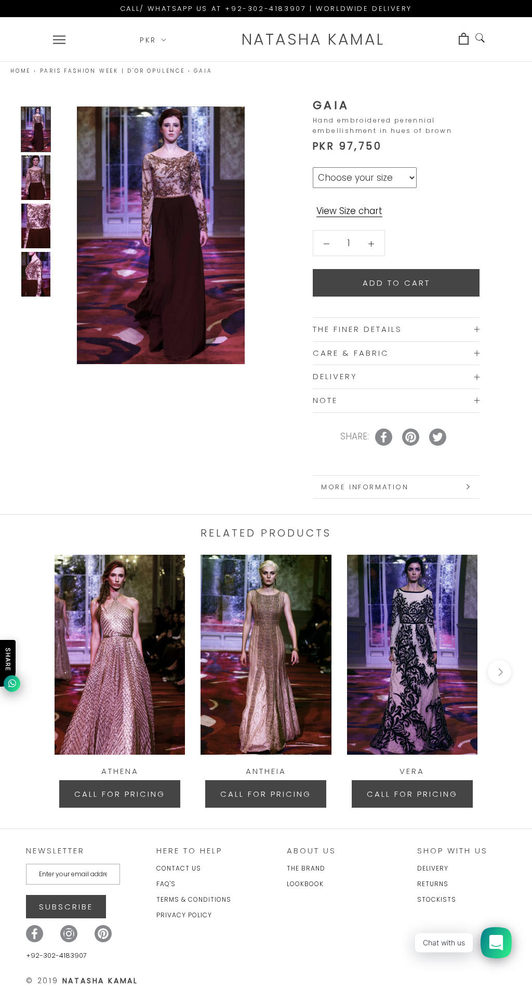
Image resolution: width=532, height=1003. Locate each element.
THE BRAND (306, 868)
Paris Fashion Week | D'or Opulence (112, 71)
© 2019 (82, 980)
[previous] (32, 672)
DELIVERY (335, 376)
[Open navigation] (59, 39)
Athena (120, 771)
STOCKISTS (436, 899)
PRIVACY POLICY (184, 915)
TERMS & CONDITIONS (193, 899)
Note (325, 400)
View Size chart (349, 211)
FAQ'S (166, 883)
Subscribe (66, 906)
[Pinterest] (103, 933)
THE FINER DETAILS (357, 329)
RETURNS (432, 883)
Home (20, 71)
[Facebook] (34, 933)
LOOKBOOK (305, 883)
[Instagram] (68, 933)
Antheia (266, 771)
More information (365, 487)
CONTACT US (178, 868)
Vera (412, 771)
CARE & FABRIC (351, 352)
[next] (499, 672)
